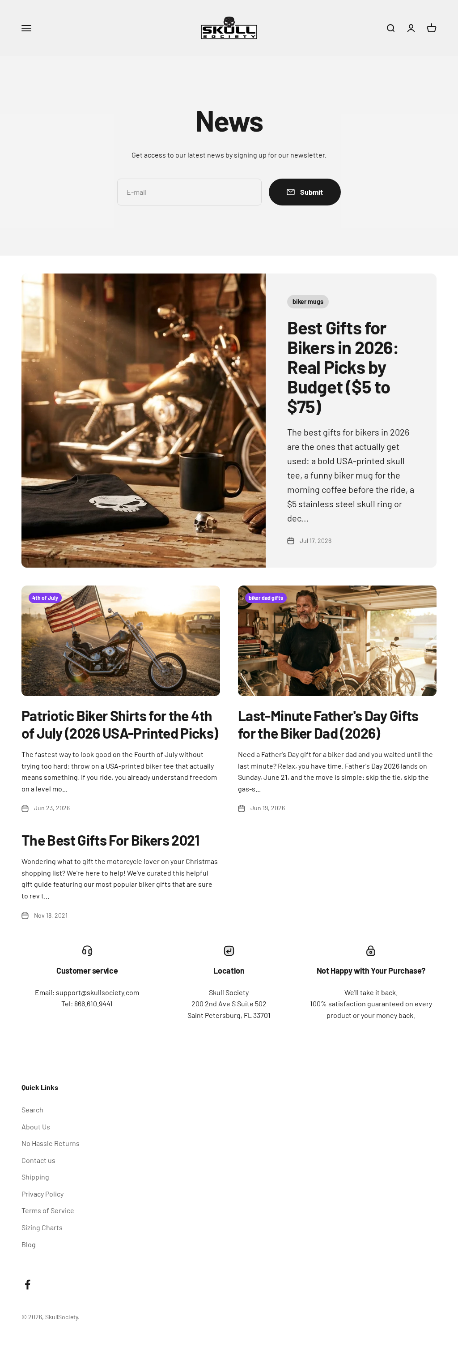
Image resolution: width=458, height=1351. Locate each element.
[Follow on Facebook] (27, 1284)
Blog (28, 1244)
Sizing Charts (42, 1227)
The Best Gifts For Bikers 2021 (110, 839)
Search (32, 1109)
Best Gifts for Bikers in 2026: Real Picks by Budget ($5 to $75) (343, 366)
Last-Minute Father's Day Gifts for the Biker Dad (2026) (328, 724)
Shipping (35, 1176)
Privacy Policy (42, 1193)
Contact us (38, 1160)
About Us (35, 1126)
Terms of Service (47, 1210)
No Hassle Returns (50, 1143)
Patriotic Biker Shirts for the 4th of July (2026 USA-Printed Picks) (119, 724)
